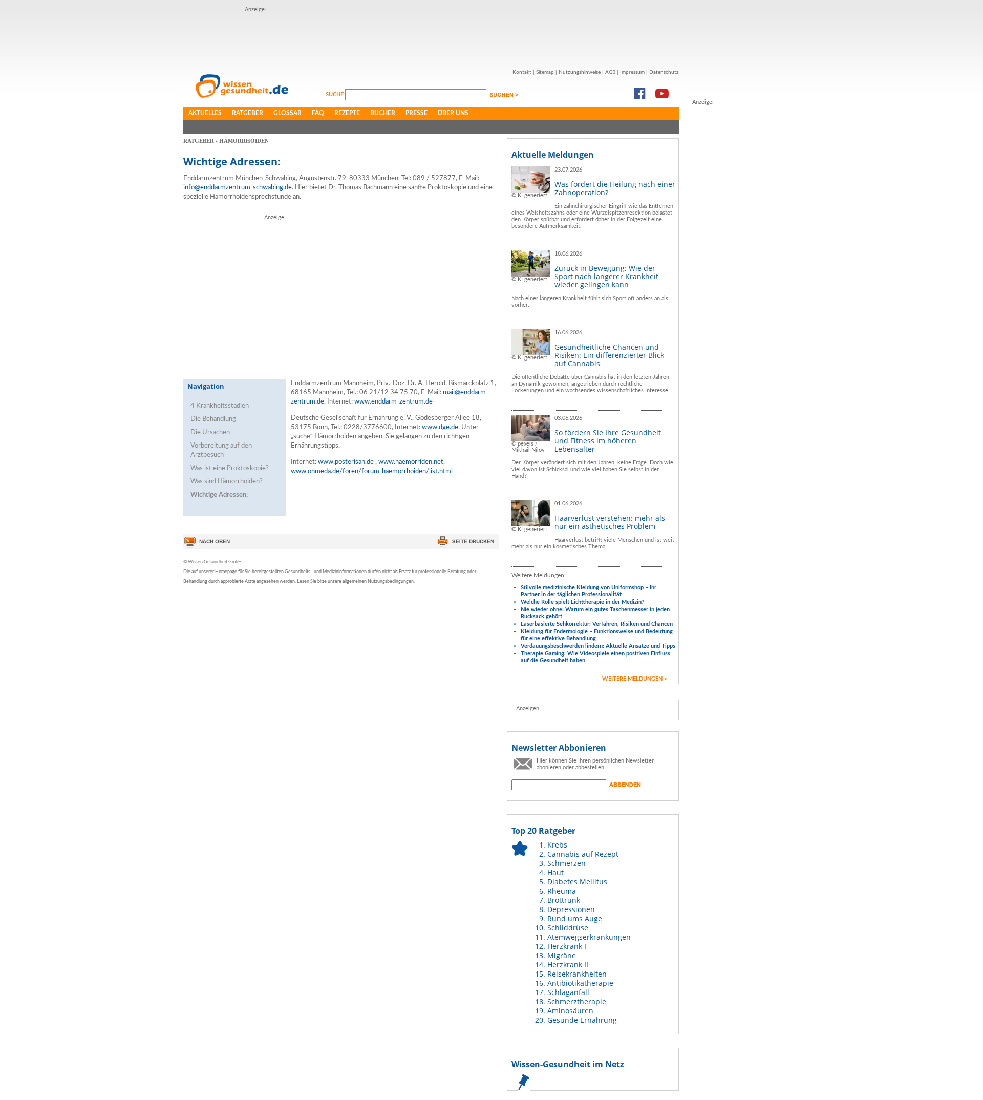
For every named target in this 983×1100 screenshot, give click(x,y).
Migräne (561, 955)
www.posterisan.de (346, 462)
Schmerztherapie (576, 1001)
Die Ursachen (210, 432)
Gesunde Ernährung (582, 1020)
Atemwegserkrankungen (589, 937)
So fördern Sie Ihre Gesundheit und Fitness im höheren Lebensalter (607, 441)
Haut (555, 872)
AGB (610, 72)
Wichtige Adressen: (219, 495)
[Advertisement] (431, 37)
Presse (416, 113)
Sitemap (545, 72)
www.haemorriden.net (410, 462)
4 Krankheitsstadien (219, 406)
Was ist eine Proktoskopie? (229, 468)
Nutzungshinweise (580, 72)
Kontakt (521, 72)
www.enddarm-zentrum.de (393, 401)
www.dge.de (440, 427)
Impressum (632, 72)
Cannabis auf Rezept (582, 854)
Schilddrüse (567, 928)
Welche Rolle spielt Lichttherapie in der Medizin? (582, 602)
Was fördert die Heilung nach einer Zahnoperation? (614, 188)
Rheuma (561, 891)
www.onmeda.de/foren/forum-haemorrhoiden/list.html (372, 471)
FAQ (318, 113)
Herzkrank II (567, 964)
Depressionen (571, 909)
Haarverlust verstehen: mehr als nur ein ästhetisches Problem (609, 522)
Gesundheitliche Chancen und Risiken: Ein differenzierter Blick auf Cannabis (609, 355)
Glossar (287, 113)
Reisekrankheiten (577, 974)
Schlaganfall (568, 992)
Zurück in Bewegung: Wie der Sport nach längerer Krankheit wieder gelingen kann (606, 276)
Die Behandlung (213, 419)
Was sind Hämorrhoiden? (226, 481)
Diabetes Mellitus (577, 881)
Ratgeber (247, 113)
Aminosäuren (570, 1011)
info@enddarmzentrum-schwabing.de (237, 187)
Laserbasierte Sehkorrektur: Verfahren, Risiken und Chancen (597, 624)
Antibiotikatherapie (580, 983)
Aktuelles (205, 113)
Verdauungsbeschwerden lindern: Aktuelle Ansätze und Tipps (598, 646)
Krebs (557, 845)
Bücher (382, 113)
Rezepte (347, 113)
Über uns (453, 113)
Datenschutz (664, 72)
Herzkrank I (566, 946)
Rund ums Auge (574, 918)
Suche (335, 94)
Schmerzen (566, 863)
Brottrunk (563, 900)
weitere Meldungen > (634, 679)
